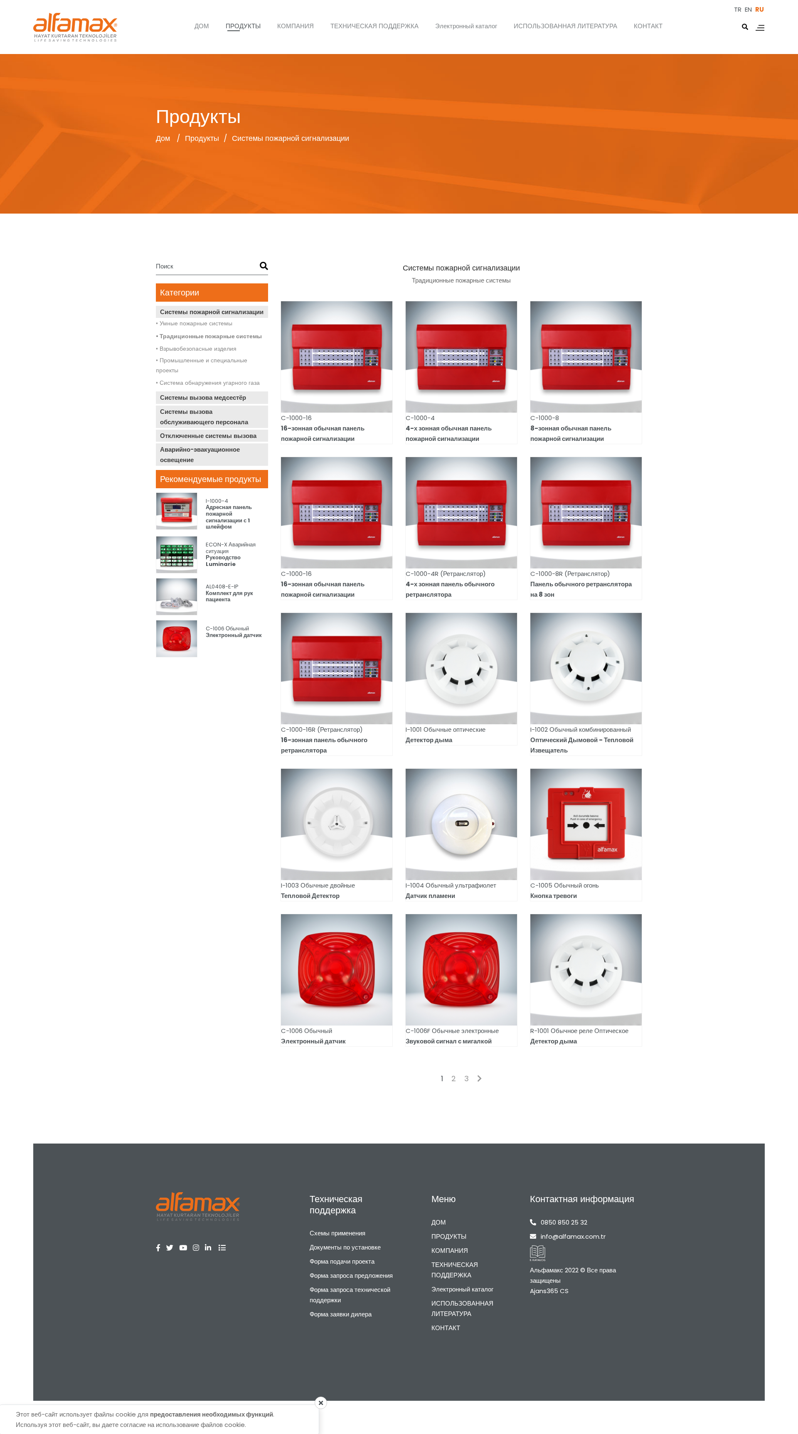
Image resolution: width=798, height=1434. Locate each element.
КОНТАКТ (648, 26)
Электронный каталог (466, 26)
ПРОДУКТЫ (243, 26)
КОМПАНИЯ (295, 26)
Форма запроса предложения (351, 1275)
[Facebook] (161, 1248)
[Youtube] (186, 1248)
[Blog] (225, 1248)
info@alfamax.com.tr (573, 1236)
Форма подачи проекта (342, 1261)
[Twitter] (172, 1248)
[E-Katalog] (537, 1253)
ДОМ (202, 26)
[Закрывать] (321, 1403)
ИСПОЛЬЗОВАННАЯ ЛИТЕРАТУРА (565, 26)
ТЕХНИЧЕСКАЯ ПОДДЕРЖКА (374, 26)
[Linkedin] (211, 1248)
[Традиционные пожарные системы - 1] (198, 1206)
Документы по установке (345, 1247)
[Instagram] (199, 1248)
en (748, 9)
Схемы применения (337, 1233)
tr (737, 9)
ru (759, 9)
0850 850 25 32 (564, 1222)
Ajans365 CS (549, 1290)
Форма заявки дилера (341, 1314)
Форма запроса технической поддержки (350, 1294)
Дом (164, 138)
